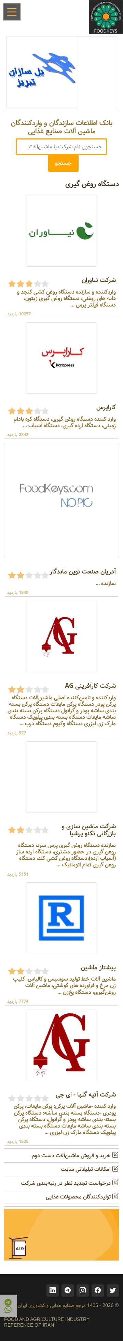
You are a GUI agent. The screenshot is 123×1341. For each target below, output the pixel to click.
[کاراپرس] (61, 358)
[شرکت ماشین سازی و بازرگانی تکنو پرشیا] (61, 777)
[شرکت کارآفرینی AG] (61, 636)
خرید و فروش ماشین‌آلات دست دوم (72, 1155)
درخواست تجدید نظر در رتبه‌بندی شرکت (66, 1183)
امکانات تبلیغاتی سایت (86, 1169)
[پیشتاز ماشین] (61, 918)
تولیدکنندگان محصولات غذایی (79, 1197)
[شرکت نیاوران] (61, 230)
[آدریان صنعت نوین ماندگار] (61, 500)
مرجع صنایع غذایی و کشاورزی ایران (52, 1305)
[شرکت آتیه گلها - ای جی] (61, 1045)
